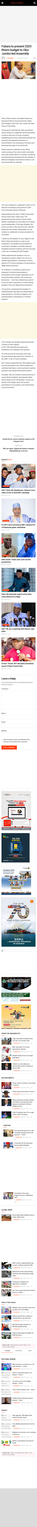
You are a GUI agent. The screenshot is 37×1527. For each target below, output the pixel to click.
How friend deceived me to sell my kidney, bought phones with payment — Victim (23, 1133)
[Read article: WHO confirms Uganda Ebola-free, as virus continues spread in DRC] (6, 1265)
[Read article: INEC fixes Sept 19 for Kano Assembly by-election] (6, 1049)
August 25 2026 (26, 1060)
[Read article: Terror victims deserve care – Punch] (6, 1392)
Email (3, 722)
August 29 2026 (26, 1312)
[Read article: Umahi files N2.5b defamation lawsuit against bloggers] (8, 1145)
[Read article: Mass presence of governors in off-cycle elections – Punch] (6, 1366)
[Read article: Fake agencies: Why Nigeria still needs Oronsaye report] (6, 1417)
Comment (5, 689)
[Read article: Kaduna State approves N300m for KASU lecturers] (6, 1335)
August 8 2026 (25, 1108)
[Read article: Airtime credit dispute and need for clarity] (6, 1443)
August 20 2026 (26, 1402)
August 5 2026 (25, 1445)
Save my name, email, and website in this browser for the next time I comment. (16, 741)
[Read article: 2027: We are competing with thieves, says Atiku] (18, 615)
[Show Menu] (2, 3)
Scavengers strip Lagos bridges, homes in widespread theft (23, 1195)
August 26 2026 (27, 1147)
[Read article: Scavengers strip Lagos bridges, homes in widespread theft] (8, 1195)
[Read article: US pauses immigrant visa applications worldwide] (6, 1284)
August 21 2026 (26, 1392)
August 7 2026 (25, 1117)
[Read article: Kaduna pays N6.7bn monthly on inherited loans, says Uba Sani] (6, 1318)
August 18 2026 (26, 1436)
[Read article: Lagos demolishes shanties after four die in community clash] (6, 1041)
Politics (6, 486)
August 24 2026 (26, 1070)
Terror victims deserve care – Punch (23, 1390)
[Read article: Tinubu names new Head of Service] (6, 1094)
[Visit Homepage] (18, 3)
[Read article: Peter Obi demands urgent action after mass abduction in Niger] (18, 580)
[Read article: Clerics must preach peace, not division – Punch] (6, 1375)
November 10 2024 (22, 58)
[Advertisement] (18, 24)
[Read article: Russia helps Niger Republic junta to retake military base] (6, 1217)
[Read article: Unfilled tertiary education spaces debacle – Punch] (6, 1400)
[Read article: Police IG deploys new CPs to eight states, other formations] (6, 1114)
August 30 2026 (6, 495)
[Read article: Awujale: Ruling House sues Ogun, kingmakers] (6, 1058)
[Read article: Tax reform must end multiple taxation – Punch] (6, 1383)
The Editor (10, 58)
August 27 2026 (6, 634)
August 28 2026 (6, 564)
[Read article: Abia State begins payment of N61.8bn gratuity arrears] (6, 1327)
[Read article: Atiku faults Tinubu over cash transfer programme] (18, 545)
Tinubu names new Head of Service (23, 1091)
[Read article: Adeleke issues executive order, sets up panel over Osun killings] (6, 1310)
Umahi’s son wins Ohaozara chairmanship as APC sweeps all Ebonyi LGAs (22, 1066)
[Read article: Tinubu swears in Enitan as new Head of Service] (6, 1085)
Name (4, 713)
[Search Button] (35, 3)
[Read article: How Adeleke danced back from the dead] (6, 1426)
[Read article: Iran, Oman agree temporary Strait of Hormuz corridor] (6, 1292)
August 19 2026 (26, 1094)
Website (4, 731)
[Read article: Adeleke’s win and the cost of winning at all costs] (6, 1434)
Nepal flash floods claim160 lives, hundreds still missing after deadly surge (22, 1274)
